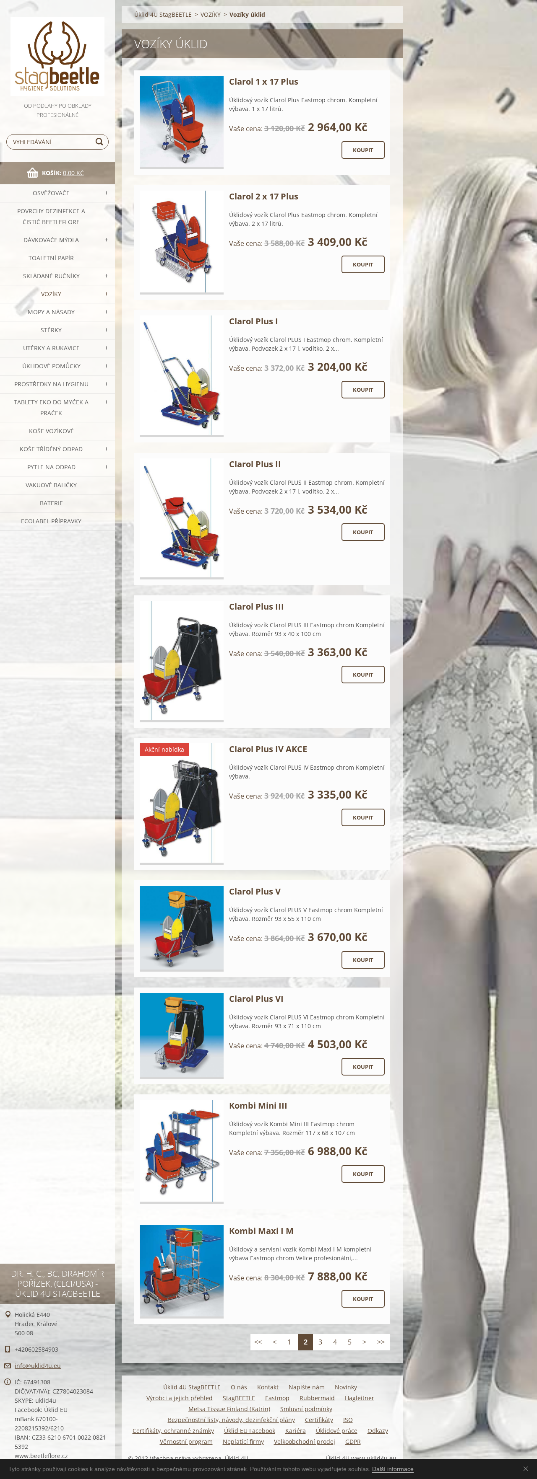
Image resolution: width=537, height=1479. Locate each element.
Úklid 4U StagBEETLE (163, 14)
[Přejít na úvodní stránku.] (57, 50)
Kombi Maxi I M (261, 1230)
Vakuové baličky (51, 485)
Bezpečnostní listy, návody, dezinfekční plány (231, 1420)
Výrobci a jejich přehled (179, 1398)
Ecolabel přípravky (51, 521)
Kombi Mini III (258, 1105)
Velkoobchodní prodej (304, 1441)
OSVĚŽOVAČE (51, 193)
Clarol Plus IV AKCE (268, 749)
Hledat (100, 142)
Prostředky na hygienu (51, 384)
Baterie (51, 503)
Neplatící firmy (243, 1441)
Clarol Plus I (253, 321)
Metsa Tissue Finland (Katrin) (229, 1409)
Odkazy (378, 1431)
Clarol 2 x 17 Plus (263, 196)
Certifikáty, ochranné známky (173, 1431)
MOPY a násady (51, 312)
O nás (239, 1387)
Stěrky (51, 330)
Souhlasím (527, 1468)
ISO (348, 1420)
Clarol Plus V (255, 891)
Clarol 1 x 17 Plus (263, 81)
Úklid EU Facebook (249, 1431)
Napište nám (307, 1387)
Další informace (393, 1469)
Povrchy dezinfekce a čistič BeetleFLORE (51, 216)
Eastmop (277, 1398)
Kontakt (268, 1387)
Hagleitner (359, 1398)
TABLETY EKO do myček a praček (51, 407)
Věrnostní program (186, 1441)
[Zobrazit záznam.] (182, 122)
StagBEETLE (239, 1398)
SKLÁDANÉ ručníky (51, 276)
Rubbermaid (317, 1398)
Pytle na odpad (51, 467)
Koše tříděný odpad (51, 449)
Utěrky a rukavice (51, 348)
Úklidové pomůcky (51, 366)
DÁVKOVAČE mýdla (51, 240)
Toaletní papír (51, 258)
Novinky (346, 1387)
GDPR (353, 1441)
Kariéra (295, 1431)
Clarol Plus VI (256, 998)
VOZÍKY (51, 294)
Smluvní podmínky (306, 1409)
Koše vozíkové (51, 431)
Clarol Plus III (256, 606)
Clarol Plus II (255, 464)
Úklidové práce (336, 1431)
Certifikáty (319, 1420)
